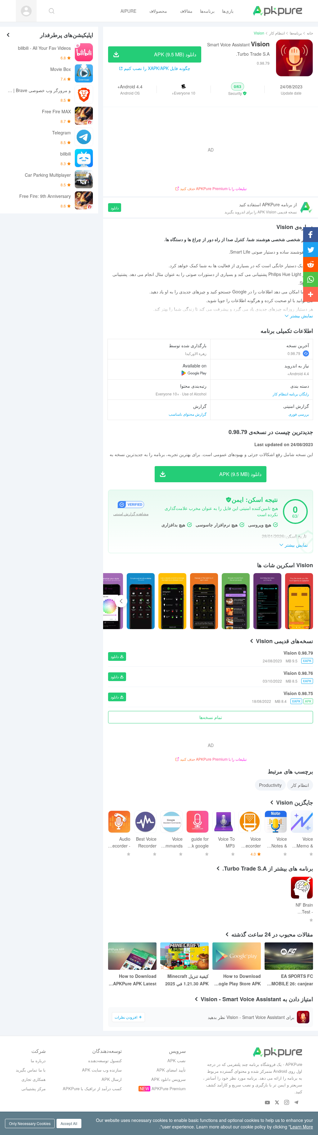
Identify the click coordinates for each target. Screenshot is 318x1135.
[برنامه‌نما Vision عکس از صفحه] (267, 601)
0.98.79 (294, 353)
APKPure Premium (169, 1088)
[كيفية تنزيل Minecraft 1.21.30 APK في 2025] (184, 956)
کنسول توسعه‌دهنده (105, 1060)
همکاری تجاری (33, 1079)
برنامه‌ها (296, 32)
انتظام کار (277, 32)
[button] (237, 89)
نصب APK (176, 1060)
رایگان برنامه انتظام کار (291, 393)
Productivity (270, 785)
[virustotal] (228, 500)
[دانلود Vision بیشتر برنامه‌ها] (194, 373)
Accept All (69, 1123)
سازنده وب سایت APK (102, 1070)
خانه (310, 32)
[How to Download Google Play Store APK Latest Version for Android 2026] (236, 956)
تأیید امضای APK (171, 1070)
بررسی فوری (298, 414)
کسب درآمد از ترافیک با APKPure (92, 1088)
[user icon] (26, 11)
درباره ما (38, 1060)
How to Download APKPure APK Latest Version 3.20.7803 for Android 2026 (134, 980)
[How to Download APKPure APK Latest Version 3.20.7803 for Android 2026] (132, 956)
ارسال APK (112, 1079)
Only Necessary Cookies (30, 1123)
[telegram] (296, 1103)
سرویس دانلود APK (168, 1079)
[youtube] (267, 1103)
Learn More (301, 1126)
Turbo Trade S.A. (253, 54)
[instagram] (287, 1103)
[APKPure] (277, 11)
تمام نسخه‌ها (210, 717)
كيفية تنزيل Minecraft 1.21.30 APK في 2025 (187, 980)
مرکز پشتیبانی (33, 1088)
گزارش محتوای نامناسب (188, 414)
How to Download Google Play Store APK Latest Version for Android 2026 (236, 980)
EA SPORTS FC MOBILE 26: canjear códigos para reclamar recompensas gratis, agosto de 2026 (289, 980)
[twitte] (277, 1103)
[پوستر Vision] (299, 601)
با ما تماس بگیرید (31, 1070)
